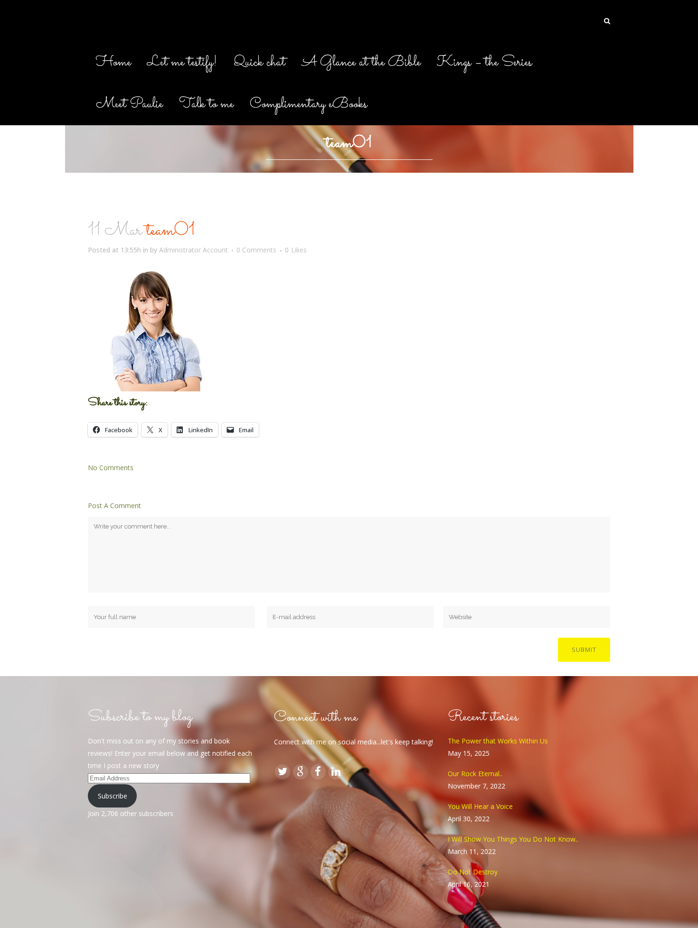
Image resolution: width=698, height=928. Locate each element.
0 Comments (256, 249)
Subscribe (112, 795)
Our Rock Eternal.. (475, 773)
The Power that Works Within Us (498, 740)
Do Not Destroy (473, 871)
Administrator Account (193, 249)
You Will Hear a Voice (480, 806)
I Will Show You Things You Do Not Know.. (513, 839)
